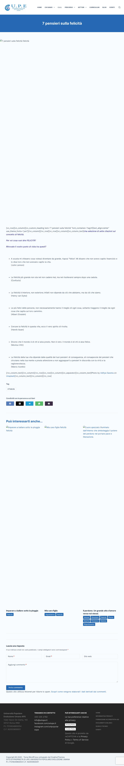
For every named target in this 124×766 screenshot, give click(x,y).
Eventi (112, 7)
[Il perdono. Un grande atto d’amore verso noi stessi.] (100, 516)
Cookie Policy (70, 729)
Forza (111, 617)
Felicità (11, 389)
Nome (11, 656)
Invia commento (16, 687)
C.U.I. (60, 7)
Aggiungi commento (17, 665)
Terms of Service (80, 739)
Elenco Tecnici (102, 726)
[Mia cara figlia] (62, 516)
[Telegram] (29, 403)
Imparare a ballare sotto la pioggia (22, 610)
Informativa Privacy (104, 716)
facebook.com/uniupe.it (45, 723)
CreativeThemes (57, 757)
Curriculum (94, 7)
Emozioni (95, 617)
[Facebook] (10, 403)
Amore (86, 617)
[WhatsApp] (39, 403)
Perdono (94, 621)
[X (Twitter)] (20, 403)
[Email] (49, 403)
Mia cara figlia (51, 610)
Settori (81, 7)
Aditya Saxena (107, 373)
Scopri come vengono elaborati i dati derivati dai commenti (78, 691)
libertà (86, 621)
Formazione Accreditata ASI (107, 719)
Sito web (88, 656)
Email (49, 656)
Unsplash (10, 376)
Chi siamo (48, 7)
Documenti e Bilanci (104, 723)
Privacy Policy (70, 724)
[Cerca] (119, 7)
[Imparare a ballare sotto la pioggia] (23, 516)
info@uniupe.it (40, 720)
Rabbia (103, 621)
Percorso (69, 7)
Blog (104, 7)
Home (39, 7)
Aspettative (50, 614)
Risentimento (89, 624)
